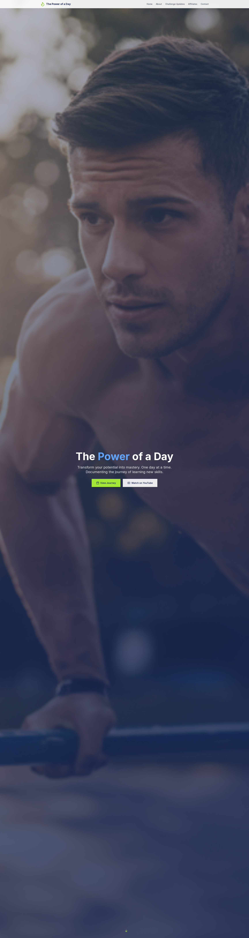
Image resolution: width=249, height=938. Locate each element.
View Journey (108, 482)
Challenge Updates (175, 4)
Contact (205, 4)
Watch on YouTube (142, 482)
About (159, 4)
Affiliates (192, 4)
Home (149, 4)
